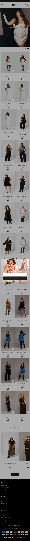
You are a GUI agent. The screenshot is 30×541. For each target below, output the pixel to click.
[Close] (27, 260)
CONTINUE (15, 278)
